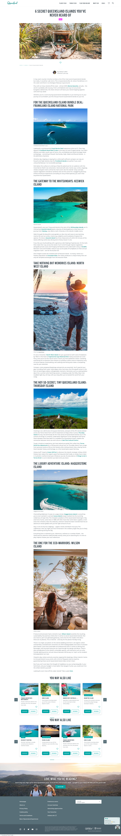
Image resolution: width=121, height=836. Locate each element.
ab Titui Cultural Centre (70, 440)
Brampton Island (89, 698)
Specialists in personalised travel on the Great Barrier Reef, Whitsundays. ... (71, 702)
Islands (26, 65)
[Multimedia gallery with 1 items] (60, 41)
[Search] (113, 3)
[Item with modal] (60, 41)
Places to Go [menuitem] (62, 3)
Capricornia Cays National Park (59, 357)
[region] (60, 93)
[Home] (12, 4)
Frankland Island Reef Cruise (48, 150)
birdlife (84, 247)
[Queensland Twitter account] (28, 829)
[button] (16, 699)
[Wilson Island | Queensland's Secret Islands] (60, 41)
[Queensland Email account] (36, 829)
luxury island (58, 516)
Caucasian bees (52, 255)
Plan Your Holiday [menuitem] (85, 3)
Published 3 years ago (62, 73)
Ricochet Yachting (26, 740)
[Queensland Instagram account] (20, 829)
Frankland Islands (61, 161)
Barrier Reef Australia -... (70, 698)
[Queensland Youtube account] (32, 829)
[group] (29, 700)
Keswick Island (46, 229)
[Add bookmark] (60, 62)
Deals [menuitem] (103, 3)
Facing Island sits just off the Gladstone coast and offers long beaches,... (50, 744)
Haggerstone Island (70, 514)
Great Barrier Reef (57, 148)
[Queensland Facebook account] (24, 829)
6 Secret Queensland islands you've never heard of (60, 13)
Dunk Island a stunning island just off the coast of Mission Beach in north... (49, 702)
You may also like (60, 677)
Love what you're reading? (60, 778)
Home (21, 65)
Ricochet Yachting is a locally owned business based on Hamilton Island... (28, 744)
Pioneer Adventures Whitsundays (26, 698)
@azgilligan (41, 352)
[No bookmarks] (109, 3)
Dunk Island (45, 698)
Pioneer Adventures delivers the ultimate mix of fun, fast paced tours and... (29, 703)
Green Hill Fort (52, 452)
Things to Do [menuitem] (73, 3)
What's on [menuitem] (96, 3)
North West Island (52, 355)
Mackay (44, 231)
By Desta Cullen (62, 72)
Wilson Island (66, 634)
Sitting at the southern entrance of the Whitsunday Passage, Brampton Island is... (92, 702)
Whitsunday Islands (77, 227)
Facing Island (46, 740)
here (71, 671)
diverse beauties (73, 86)
